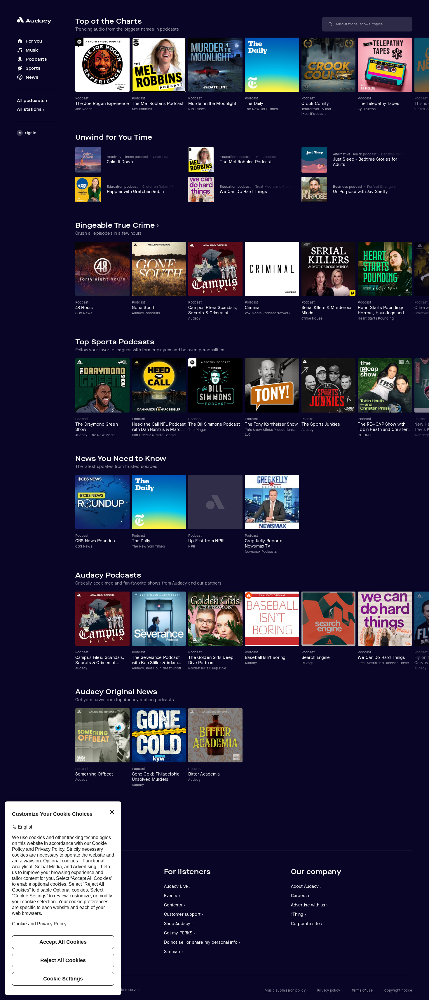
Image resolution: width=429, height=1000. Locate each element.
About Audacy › (306, 886)
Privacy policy (328, 990)
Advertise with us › (309, 905)
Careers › (300, 896)
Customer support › (183, 914)
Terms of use (362, 990)
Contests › (174, 905)
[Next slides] (406, 233)
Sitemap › (173, 952)
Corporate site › (306, 924)
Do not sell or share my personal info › (202, 942)
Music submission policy (285, 990)
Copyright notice (398, 990)
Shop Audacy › (178, 924)
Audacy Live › (177, 886)
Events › (172, 896)
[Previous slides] (395, 233)
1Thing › (298, 914)
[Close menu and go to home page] (37, 20)
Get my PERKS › (179, 933)
